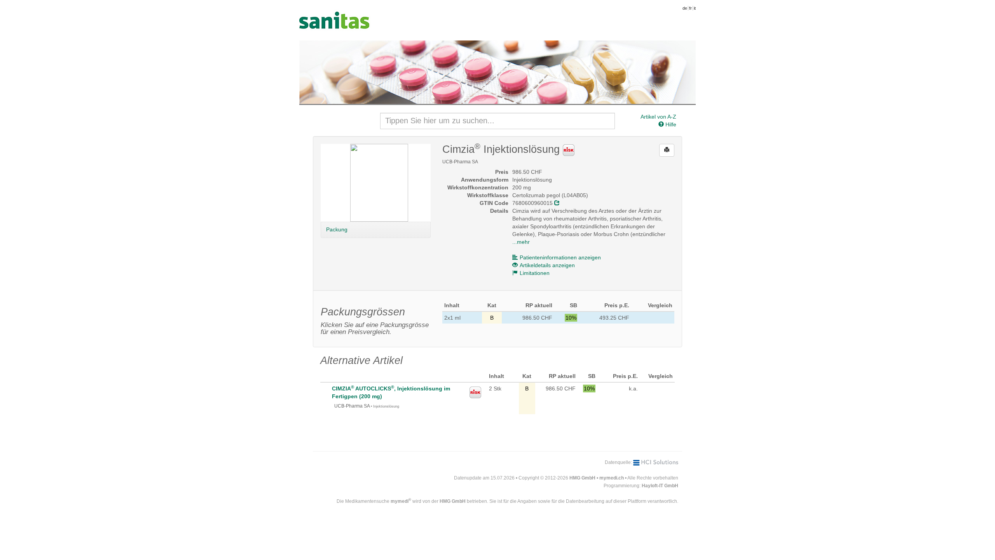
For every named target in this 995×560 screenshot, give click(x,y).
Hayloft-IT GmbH (660, 485)
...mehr (521, 242)
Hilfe (670, 124)
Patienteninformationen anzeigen (560, 257)
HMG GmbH (582, 478)
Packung (336, 229)
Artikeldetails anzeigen (547, 265)
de (685, 8)
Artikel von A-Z (658, 117)
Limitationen (535, 273)
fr (690, 8)
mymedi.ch (611, 478)
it (695, 8)
